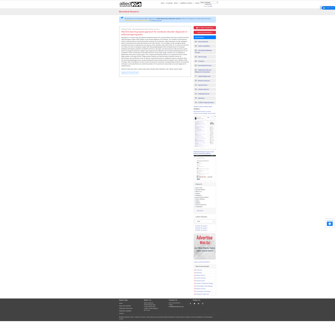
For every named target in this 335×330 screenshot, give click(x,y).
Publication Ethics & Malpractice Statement (203, 71)
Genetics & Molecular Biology (204, 283)
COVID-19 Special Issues (206, 102)
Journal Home (199, 37)
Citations (201, 61)
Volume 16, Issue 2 (201, 228)
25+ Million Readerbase (205, 28)
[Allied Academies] (130, 4)
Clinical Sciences (200, 275)
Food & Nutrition (201, 278)
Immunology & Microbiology (204, 286)
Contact (197, 3)
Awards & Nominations (204, 32)
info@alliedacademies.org (176, 306)
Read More (200, 210)
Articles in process (204, 81)
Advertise (201, 98)
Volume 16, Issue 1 (201, 230)
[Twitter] (194, 303)
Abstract (124, 73)
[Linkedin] (198, 303)
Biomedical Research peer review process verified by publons (204, 153)
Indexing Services (203, 94)
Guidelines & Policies (186, 3)
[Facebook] (190, 303)
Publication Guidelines (125, 311)
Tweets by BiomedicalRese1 (202, 262)
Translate (209, 6)
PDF (136, 73)
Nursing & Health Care (202, 294)
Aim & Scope (202, 57)
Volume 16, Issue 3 (201, 226)
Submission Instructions (126, 308)
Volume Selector (203, 89)
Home (162, 3)
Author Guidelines (204, 46)
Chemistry (199, 270)
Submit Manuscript (204, 76)
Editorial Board (203, 42)
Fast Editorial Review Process (203, 51)
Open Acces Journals (125, 306)
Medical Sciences (201, 288)
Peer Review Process (204, 65)
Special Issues (202, 85)
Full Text (131, 73)
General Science (200, 281)
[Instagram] (202, 303)
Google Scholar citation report (203, 106)
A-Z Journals (169, 3)
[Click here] (205, 133)
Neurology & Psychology (203, 291)
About (176, 3)
